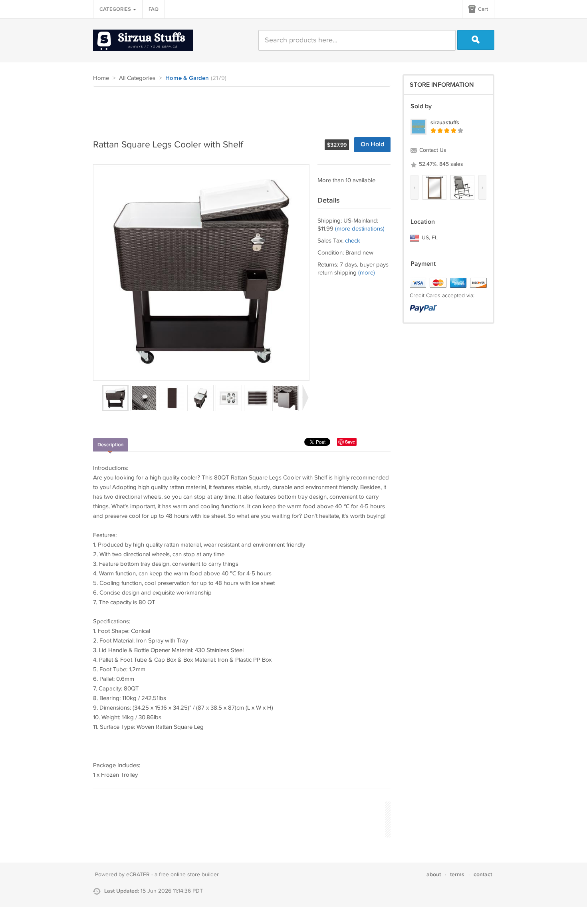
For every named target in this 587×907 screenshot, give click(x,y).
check (352, 240)
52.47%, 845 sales (440, 164)
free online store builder (189, 874)
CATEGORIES (115, 9)
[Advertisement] (238, 109)
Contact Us (432, 150)
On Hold (372, 144)
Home (101, 78)
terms (457, 874)
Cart (482, 9)
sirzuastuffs (444, 122)
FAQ (154, 9)
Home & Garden (187, 78)
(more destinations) (360, 228)
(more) (366, 272)
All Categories (137, 78)
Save (350, 442)
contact (483, 874)
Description (110, 445)
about (433, 874)
